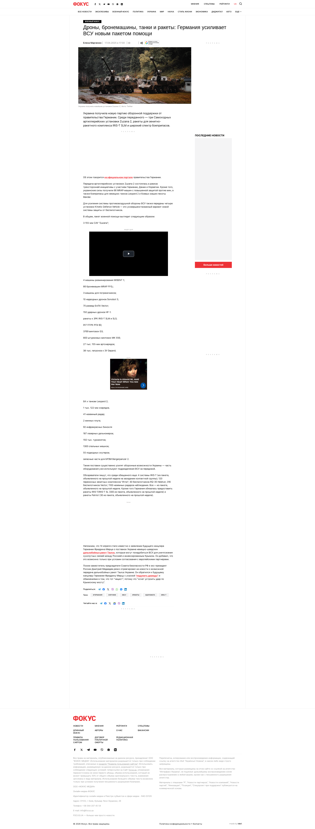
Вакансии (143, 730)
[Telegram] (104, 4)
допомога (150, 595)
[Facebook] (95, 4)
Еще (237, 11)
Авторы (99, 730)
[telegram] (88, 750)
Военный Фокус (120, 11)
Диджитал (217, 11)
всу (124, 595)
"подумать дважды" (147, 575)
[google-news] (108, 750)
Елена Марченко (92, 43)
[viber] (102, 750)
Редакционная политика (124, 738)
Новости (78, 726)
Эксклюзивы (102, 11)
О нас (119, 730)
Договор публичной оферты (101, 740)
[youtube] (95, 750)
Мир (162, 11)
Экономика (202, 11)
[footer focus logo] (84, 718)
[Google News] (117, 4)
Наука (171, 11)
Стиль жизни (185, 11)
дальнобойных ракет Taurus (99, 552)
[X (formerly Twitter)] (99, 4)
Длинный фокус (78, 731)
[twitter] (81, 750)
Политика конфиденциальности (174, 824)
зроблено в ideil (236, 824)
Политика (138, 11)
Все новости (85, 11)
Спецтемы (209, 4)
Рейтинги (225, 4)
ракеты (136, 595)
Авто (229, 11)
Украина (151, 11)
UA (235, 4)
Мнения (195, 4)
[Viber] (113, 4)
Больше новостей (213, 265)
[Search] (240, 4)
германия (98, 595)
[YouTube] (108, 4)
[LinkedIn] (122, 4)
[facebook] (75, 750)
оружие (112, 595)
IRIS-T (164, 595)
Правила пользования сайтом (81, 740)
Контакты (197, 824)
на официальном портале (118, 177)
